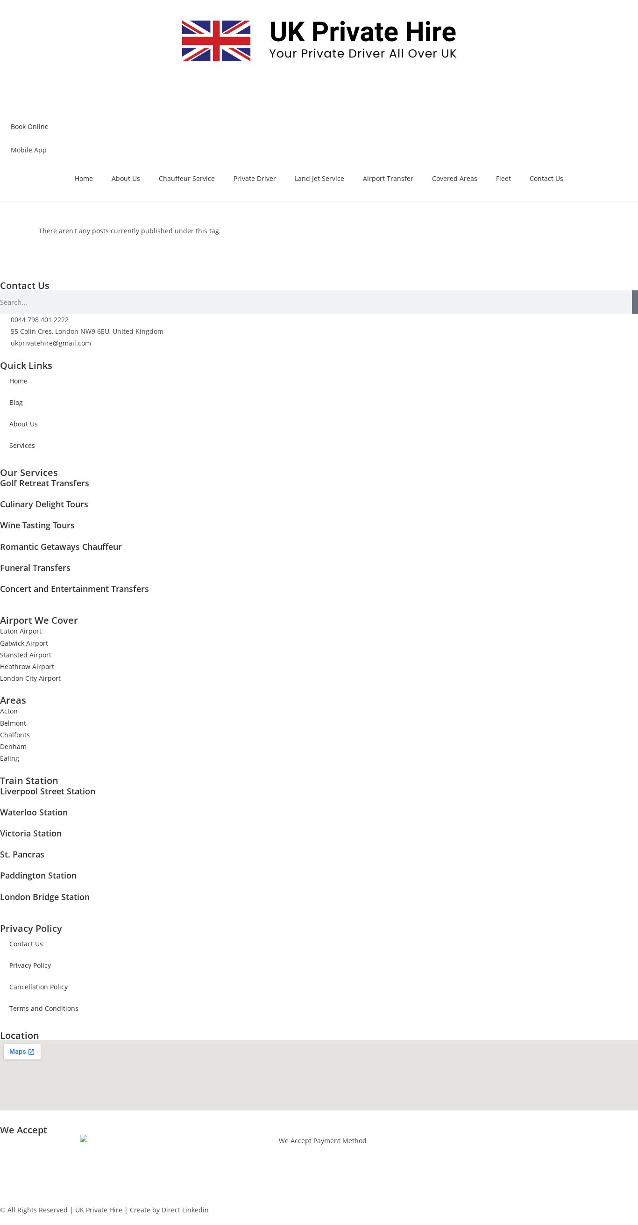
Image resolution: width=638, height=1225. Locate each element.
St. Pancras (22, 854)
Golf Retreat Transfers (44, 483)
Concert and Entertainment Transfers (74, 588)
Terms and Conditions (43, 1008)
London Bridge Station (45, 896)
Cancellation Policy (38, 986)
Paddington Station (38, 875)
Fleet (503, 178)
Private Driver (255, 178)
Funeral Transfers (35, 567)
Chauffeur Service (187, 178)
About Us (126, 178)
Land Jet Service (319, 178)
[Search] (635, 302)
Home (84, 178)
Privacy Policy (30, 965)
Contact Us (546, 178)
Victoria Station (31, 833)
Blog (16, 402)
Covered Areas (454, 178)
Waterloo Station (34, 812)
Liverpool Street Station (47, 791)
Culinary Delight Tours (44, 504)
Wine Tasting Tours (37, 525)
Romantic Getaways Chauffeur (61, 546)
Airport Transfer (388, 178)
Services (22, 445)
